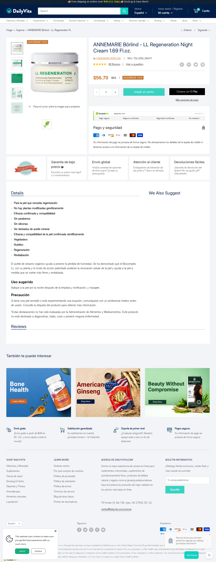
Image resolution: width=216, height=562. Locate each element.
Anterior (188, 30)
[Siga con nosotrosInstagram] (91, 529)
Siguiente (202, 30)
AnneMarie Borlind (108, 58)
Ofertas (173, 20)
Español (11, 523)
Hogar (9, 30)
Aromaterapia (99, 20)
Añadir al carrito (144, 92)
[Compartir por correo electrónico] (203, 64)
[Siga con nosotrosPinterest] (97, 529)
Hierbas (117, 20)
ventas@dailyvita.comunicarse (116, 509)
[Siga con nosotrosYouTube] (103, 529)
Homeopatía (58, 20)
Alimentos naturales (137, 20)
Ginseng (158, 20)
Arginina (20, 30)
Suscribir (175, 489)
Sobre (195, 20)
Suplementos (39, 20)
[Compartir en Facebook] (182, 64)
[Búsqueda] (124, 11)
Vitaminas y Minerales (15, 20)
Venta (184, 20)
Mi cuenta (164, 13)
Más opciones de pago (187, 99)
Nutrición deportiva (77, 20)
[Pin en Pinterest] (189, 64)
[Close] (55, 531)
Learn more (20, 544)
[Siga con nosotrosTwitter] (85, 529)
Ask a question (134, 64)
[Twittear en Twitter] (196, 64)
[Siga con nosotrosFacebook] (79, 529)
